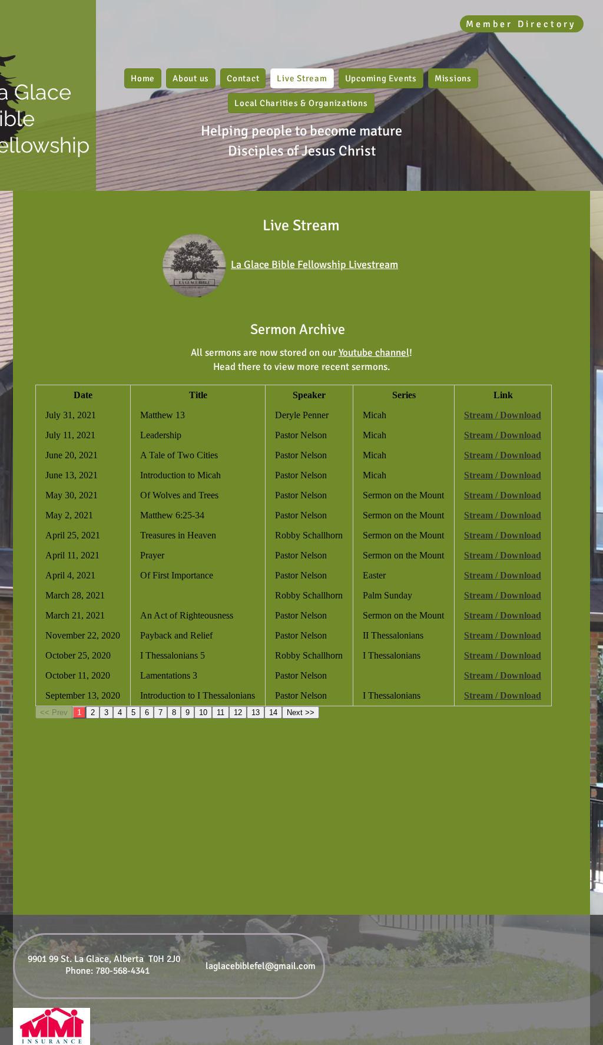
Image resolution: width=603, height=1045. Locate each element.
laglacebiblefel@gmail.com (261, 966)
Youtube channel (374, 352)
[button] (191, 78)
